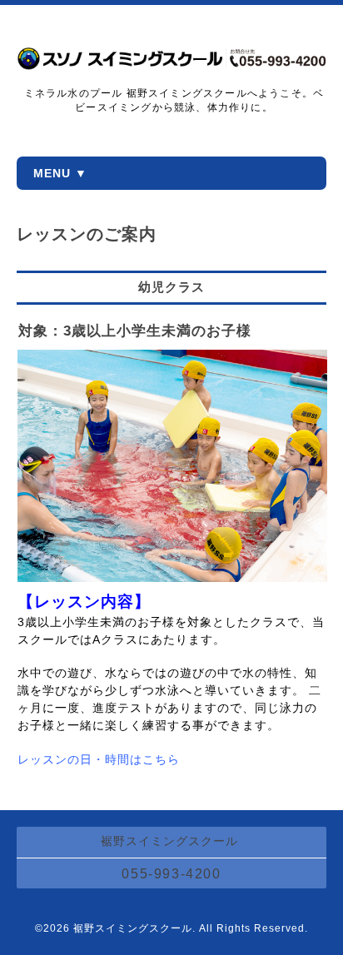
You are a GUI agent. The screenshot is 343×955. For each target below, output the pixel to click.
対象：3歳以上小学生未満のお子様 (134, 331)
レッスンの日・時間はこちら (98, 759)
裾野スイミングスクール (132, 928)
